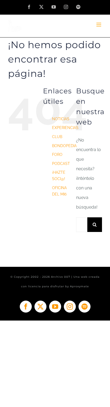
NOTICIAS (60, 119)
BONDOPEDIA (64, 146)
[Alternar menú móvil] (99, 24)
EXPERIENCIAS (65, 128)
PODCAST (61, 163)
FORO (57, 154)
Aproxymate (79, 286)
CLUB (57, 137)
